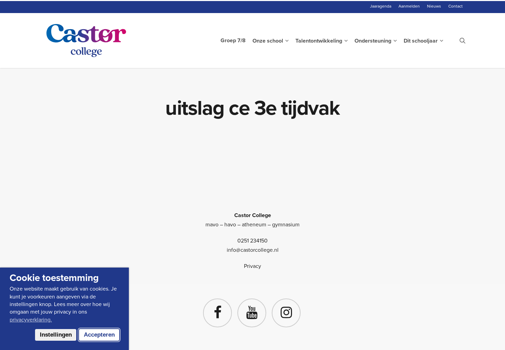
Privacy (252, 266)
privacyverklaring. (31, 320)
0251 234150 (252, 241)
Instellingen (56, 334)
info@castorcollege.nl (253, 250)
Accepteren (99, 334)
